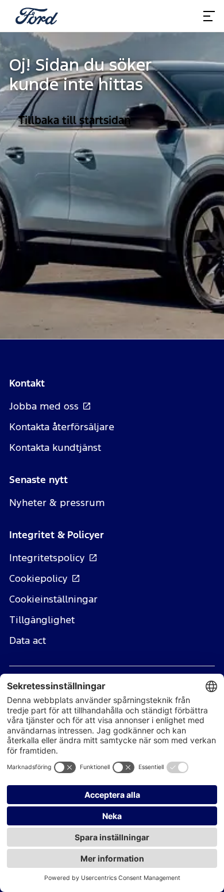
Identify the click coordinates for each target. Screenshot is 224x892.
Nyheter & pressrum (57, 502)
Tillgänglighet (42, 619)
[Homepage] (37, 16)
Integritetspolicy (47, 557)
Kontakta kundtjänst (55, 447)
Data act (27, 640)
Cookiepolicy (38, 578)
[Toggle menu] (209, 16)
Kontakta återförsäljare (61, 426)
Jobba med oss (44, 406)
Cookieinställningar (53, 599)
